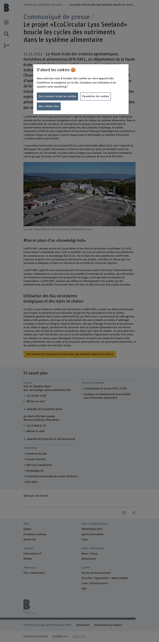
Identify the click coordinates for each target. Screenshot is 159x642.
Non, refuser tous (49, 106)
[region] (81, 89)
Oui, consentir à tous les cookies (57, 96)
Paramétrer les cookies (95, 96)
